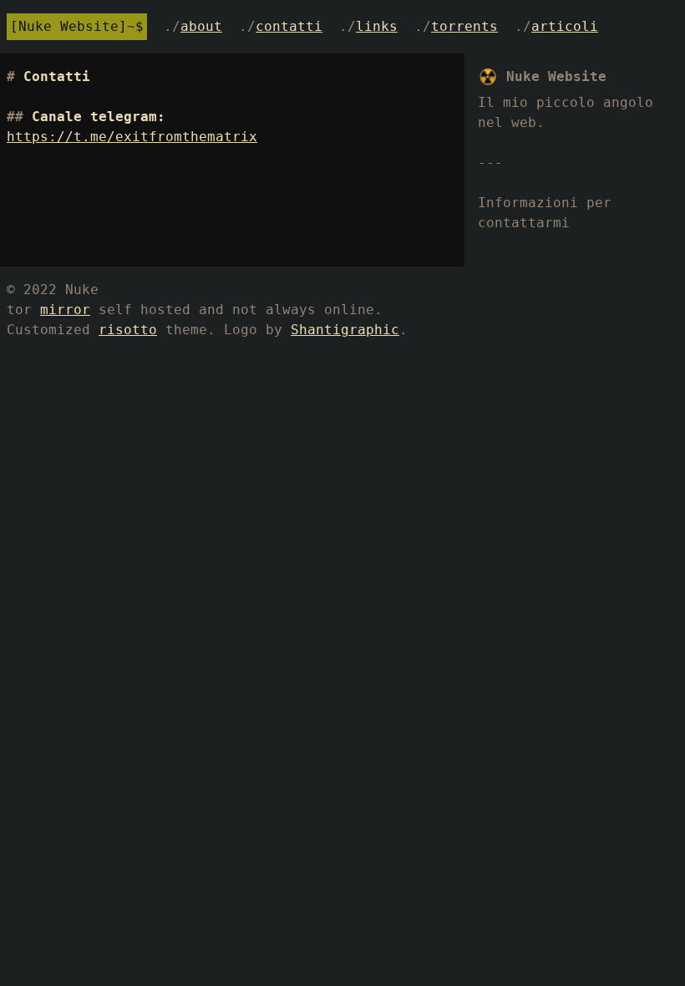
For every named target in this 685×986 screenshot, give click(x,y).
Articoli (564, 26)
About (201, 26)
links (377, 26)
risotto (128, 330)
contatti (289, 26)
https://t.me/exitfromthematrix (132, 137)
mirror (65, 310)
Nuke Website (68, 26)
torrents (464, 26)
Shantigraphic (345, 330)
